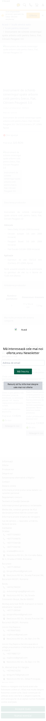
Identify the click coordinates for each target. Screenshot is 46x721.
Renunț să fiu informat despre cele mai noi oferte (23, 386)
